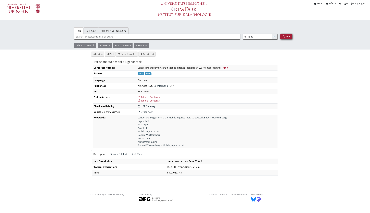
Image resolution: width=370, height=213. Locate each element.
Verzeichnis (144, 138)
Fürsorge (143, 124)
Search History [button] (123, 45)
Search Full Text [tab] (118, 154)
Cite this (98, 54)
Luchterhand (161, 85)
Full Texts (91, 30)
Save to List (148, 54)
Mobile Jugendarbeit (149, 131)
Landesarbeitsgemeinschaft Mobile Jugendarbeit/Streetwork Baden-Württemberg (182, 117)
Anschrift (143, 128)
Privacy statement (239, 194)
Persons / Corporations (113, 30)
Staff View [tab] (137, 154)
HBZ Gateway (147, 106)
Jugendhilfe (144, 121)
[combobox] (157, 36)
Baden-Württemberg (149, 135)
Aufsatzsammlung (147, 141)
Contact (213, 194)
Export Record (127, 54)
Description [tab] (99, 154)
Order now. (146, 112)
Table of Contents (150, 97)
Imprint (223, 194)
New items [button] (141, 45)
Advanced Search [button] (85, 45)
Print (111, 54)
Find (287, 36)
